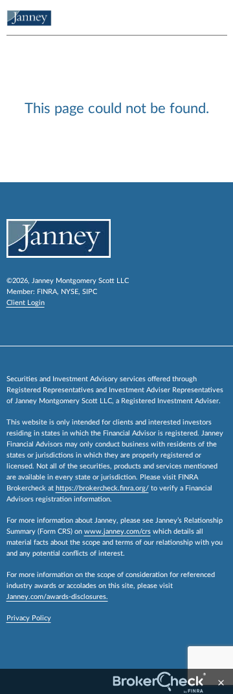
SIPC (89, 291)
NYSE (69, 291)
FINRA (47, 291)
